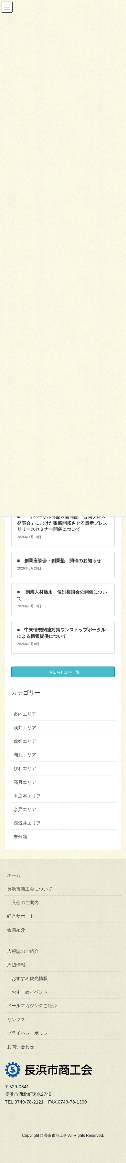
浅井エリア (25, 727)
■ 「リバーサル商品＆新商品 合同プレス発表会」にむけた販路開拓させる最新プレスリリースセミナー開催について (62, 523)
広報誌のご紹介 (23, 951)
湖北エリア (25, 754)
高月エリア (25, 782)
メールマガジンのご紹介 (32, 1005)
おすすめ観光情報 (30, 978)
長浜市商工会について (29, 888)
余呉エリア (25, 809)
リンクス (16, 1019)
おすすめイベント (30, 992)
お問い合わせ (20, 1046)
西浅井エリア (27, 823)
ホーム (14, 875)
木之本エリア (27, 795)
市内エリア (25, 714)
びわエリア (25, 768)
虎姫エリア (25, 741)
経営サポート (20, 916)
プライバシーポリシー (29, 1033)
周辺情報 (16, 964)
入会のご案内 (25, 902)
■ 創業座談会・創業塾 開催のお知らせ (59, 560)
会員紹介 (16, 929)
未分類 (20, 836)
